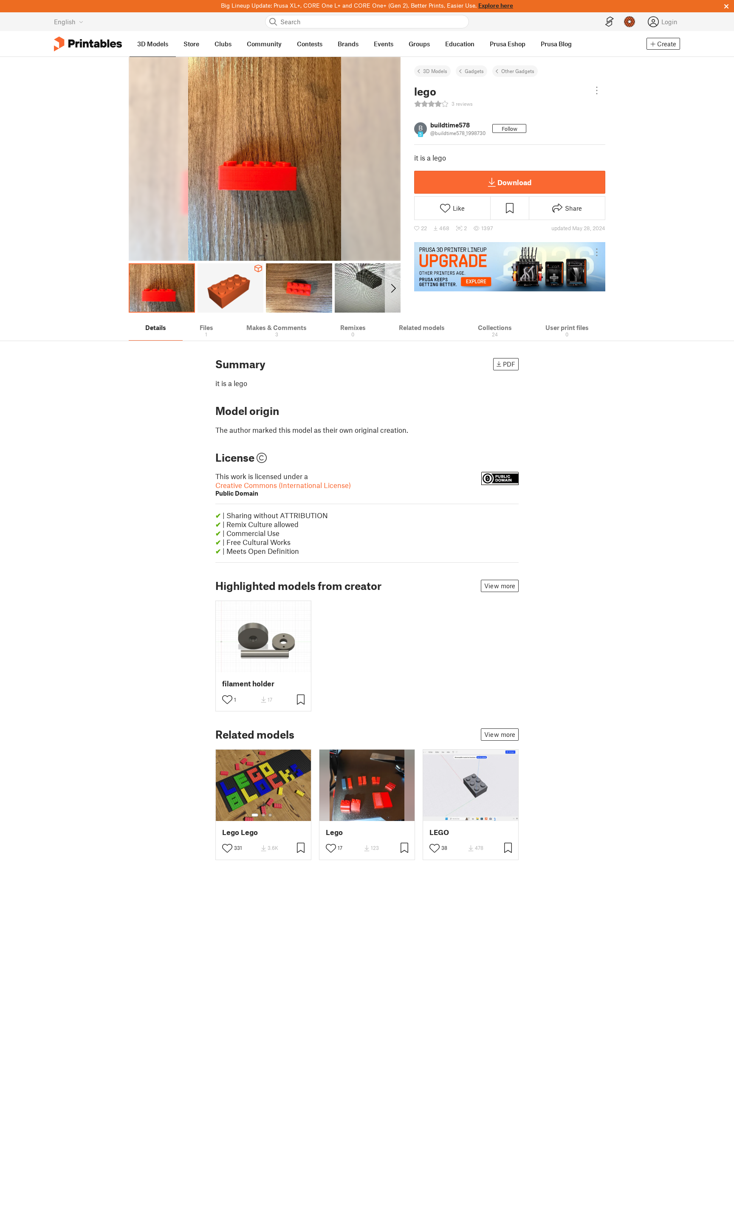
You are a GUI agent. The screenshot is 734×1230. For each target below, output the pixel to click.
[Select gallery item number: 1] (254, 815)
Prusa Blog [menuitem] (556, 44)
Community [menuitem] (264, 44)
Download (514, 182)
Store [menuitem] (191, 44)
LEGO (439, 832)
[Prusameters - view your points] (629, 21)
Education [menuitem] (459, 44)
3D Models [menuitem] (152, 44)
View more (499, 586)
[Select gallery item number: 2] (263, 815)
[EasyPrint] (609, 21)
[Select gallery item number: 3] (270, 815)
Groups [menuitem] (419, 44)
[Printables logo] (88, 44)
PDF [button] (509, 364)
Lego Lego (240, 832)
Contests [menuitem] (309, 44)
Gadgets (474, 71)
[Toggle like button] (227, 699)
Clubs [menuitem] (223, 44)
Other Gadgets (517, 71)
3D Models (435, 71)
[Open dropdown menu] (596, 90)
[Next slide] (393, 288)
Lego (334, 832)
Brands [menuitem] (348, 44)
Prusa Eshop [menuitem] (507, 44)
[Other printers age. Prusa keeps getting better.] (509, 266)
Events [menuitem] (383, 44)
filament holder (248, 684)
